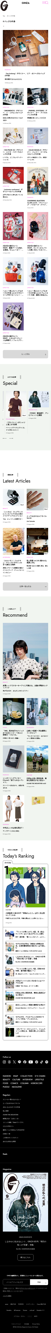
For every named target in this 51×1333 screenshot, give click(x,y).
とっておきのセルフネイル (11, 1103)
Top (4, 16)
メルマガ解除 (7, 1296)
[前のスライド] (5, 438)
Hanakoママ (40, 1310)
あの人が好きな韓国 (9, 1141)
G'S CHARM (40, 1076)
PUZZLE (6, 1087)
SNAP (15, 1076)
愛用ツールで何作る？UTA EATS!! (13, 1130)
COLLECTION (26, 1076)
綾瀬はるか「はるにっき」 (11, 1118)
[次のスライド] (8, 438)
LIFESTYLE (39, 1079)
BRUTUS (13, 1304)
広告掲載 (26, 1324)
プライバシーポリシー (27, 1288)
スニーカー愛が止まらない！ (12, 1099)
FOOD (5, 1083)
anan (6, 1304)
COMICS (14, 1083)
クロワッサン (30, 1304)
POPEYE (21, 1304)
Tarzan (25, 1310)
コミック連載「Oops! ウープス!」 (13, 1122)
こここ (30, 1316)
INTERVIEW (28, 1079)
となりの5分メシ (8, 1126)
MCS (35, 1316)
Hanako (9, 1310)
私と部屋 (6, 1111)
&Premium (17, 1310)
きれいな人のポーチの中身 (11, 1107)
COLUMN (24, 1083)
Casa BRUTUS (41, 1304)
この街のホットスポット (11, 1137)
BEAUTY (6, 1079)
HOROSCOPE (36, 1083)
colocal (32, 1310)
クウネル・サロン (19, 1316)
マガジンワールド (16, 1324)
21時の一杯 (6, 1134)
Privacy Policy (36, 1324)
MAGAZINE (17, 1087)
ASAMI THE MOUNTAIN (10, 1115)
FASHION (7, 1076)
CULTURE (16, 1079)
